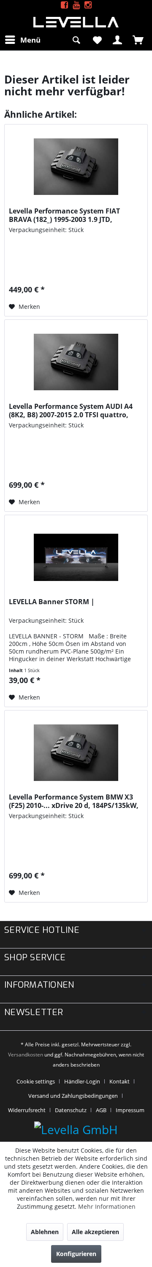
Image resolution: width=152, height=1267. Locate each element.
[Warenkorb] (138, 39)
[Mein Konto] (117, 39)
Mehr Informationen (107, 1206)
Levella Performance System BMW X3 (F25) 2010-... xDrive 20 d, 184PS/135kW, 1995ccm (73, 801)
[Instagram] (88, 5)
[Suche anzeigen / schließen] (76, 39)
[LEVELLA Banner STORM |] (76, 557)
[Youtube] (76, 5)
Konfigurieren (76, 1254)
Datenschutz (71, 1110)
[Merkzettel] (97, 39)
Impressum (130, 1110)
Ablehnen (45, 1232)
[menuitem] (22, 39)
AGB (101, 1110)
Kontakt (119, 1081)
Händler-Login (82, 1081)
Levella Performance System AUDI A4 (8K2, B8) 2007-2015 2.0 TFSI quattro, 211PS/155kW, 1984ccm (71, 410)
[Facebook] (64, 5)
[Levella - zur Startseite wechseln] (76, 22)
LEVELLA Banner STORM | (52, 601)
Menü (30, 40)
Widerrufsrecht (27, 1110)
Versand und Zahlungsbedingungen (73, 1096)
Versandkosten (25, 1054)
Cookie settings (35, 1081)
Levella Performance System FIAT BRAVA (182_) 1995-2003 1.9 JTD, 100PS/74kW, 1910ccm (64, 215)
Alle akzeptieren (95, 1232)
